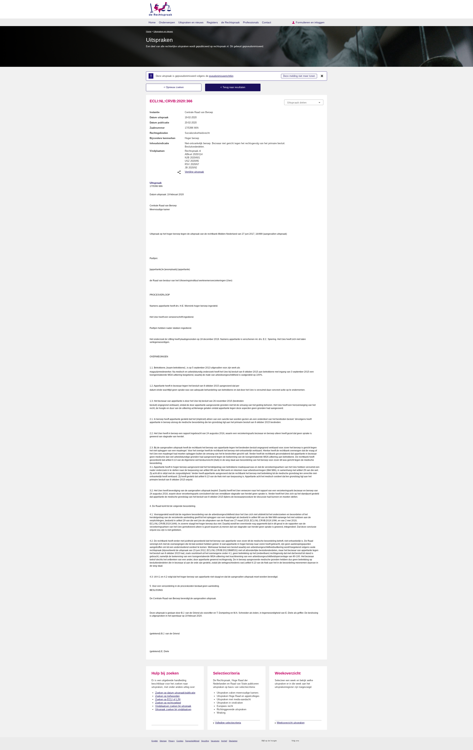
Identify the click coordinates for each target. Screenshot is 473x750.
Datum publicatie (159, 122)
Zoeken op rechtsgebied (168, 702)
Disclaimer (233, 741)
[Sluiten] (322, 76)
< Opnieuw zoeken (174, 87)
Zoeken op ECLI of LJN (167, 699)
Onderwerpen (167, 22)
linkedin (317, 741)
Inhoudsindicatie (159, 143)
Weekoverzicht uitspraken (290, 722)
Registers (212, 22)
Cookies (179, 741)
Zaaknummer (157, 127)
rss (280, 741)
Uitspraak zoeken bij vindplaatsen (173, 709)
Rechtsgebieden (159, 133)
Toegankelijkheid (192, 741)
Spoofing (205, 741)
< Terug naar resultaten (232, 87)
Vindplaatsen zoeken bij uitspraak (173, 706)
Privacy (172, 741)
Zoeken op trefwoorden (167, 696)
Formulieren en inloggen (310, 22)
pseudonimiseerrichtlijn (221, 76)
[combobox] (303, 102)
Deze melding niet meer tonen (299, 76)
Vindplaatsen (157, 151)
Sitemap (163, 741)
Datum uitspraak (159, 117)
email (285, 741)
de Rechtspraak (230, 22)
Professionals (251, 22)
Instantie (154, 112)
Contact (266, 22)
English (155, 741)
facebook (307, 741)
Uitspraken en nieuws (190, 22)
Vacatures (215, 741)
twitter (302, 741)
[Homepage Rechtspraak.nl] (159, 8)
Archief (224, 741)
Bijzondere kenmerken (162, 138)
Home (152, 22)
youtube (321, 741)
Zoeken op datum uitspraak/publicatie (175, 692)
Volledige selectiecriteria (228, 722)
